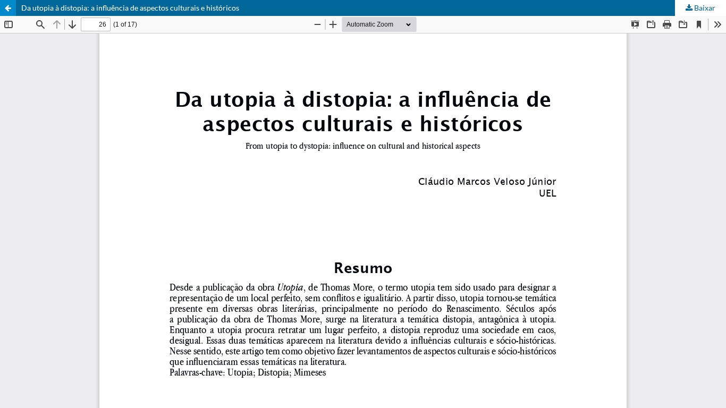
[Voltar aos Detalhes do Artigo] (8, 8)
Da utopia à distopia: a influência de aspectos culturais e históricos (130, 7)
